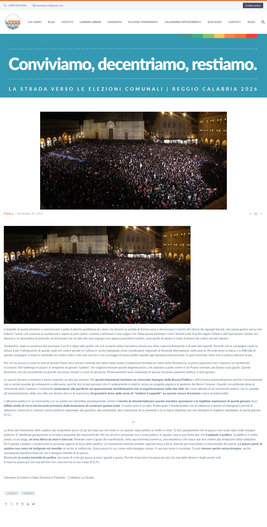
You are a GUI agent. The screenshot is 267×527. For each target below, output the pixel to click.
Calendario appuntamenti (183, 22)
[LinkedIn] (28, 503)
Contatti (234, 22)
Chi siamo (34, 22)
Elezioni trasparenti (143, 22)
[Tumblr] (22, 503)
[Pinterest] (17, 503)
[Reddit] (33, 503)
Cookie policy (253, 5)
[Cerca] (262, 22)
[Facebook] (6, 503)
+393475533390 (17, 5)
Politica (8, 213)
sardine (28, 493)
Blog (51, 22)
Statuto (67, 22)
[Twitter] (11, 503)
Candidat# (115, 22)
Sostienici (215, 22)
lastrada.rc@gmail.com (50, 5)
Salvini (12, 493)
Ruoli (251, 22)
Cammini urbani (90, 22)
